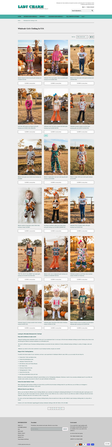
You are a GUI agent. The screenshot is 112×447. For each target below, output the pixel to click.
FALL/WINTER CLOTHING (72, 16)
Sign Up (65, 429)
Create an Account (90, 7)
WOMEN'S (42, 16)
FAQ (19, 429)
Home (19, 16)
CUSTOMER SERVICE (22, 427)
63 (60, 408)
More (83, 16)
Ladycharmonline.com (25, 444)
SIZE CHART (20, 431)
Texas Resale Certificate (23, 439)
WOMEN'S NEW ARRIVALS (30, 16)
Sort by (73, 37)
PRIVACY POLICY (21, 433)
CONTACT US (20, 437)
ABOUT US (20, 425)
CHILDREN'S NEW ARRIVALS (55, 16)
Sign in (83, 7)
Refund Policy (21, 435)
